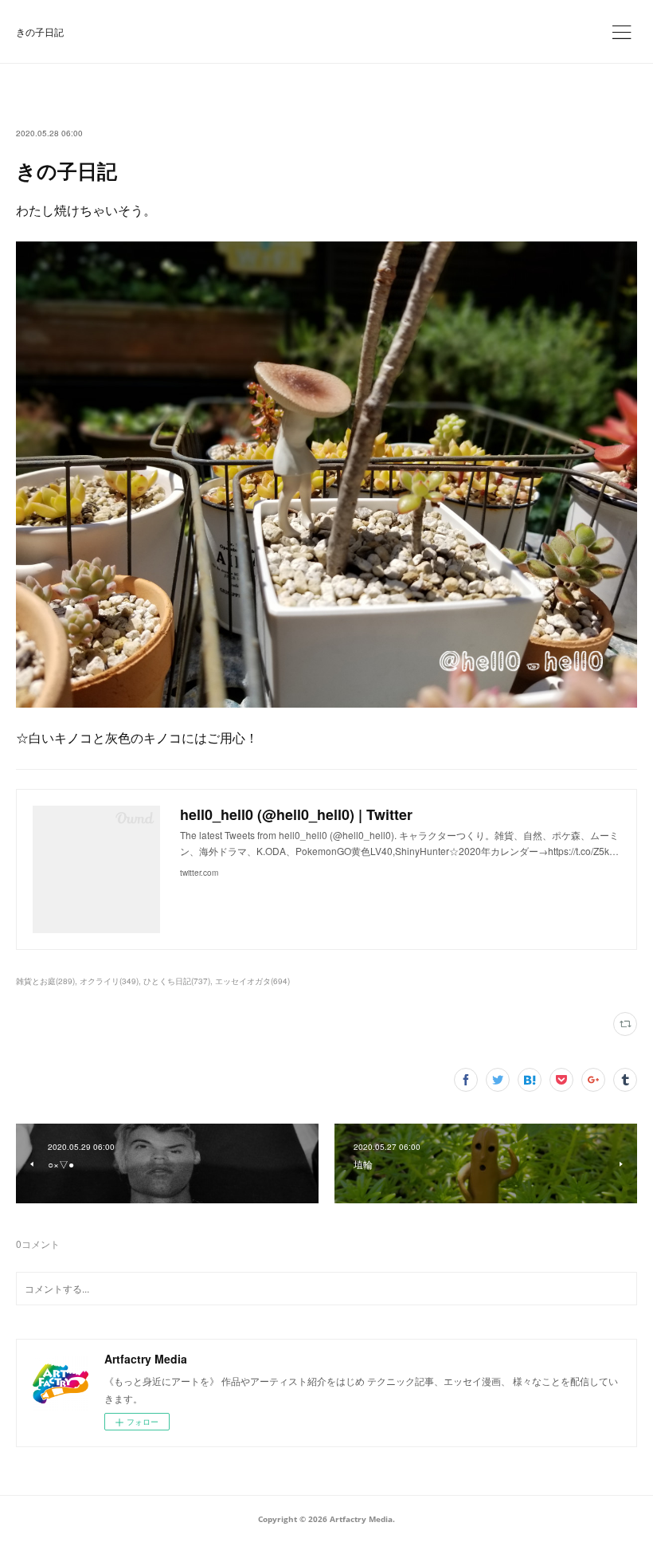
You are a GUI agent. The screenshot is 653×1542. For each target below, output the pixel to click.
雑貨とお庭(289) (45, 981)
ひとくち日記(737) (176, 981)
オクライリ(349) (109, 981)
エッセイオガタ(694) (252, 981)
